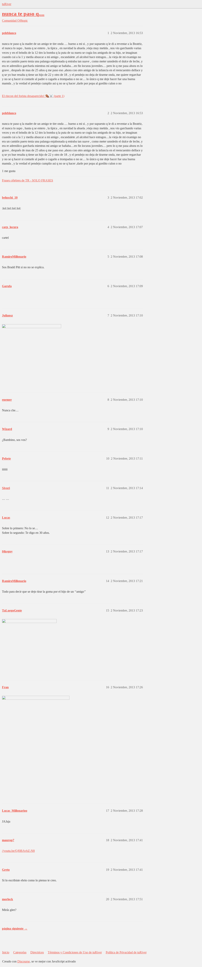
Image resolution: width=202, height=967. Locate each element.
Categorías (19, 952)
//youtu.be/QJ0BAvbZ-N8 (18, 850)
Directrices (37, 952)
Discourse (23, 961)
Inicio (5, 952)
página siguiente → (14, 928)
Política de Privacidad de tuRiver (126, 952)
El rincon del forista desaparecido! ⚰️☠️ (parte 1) (33, 96)
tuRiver (6, 4)
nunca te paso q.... (23, 14)
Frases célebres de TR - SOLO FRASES (27, 180)
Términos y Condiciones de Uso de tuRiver (75, 952)
